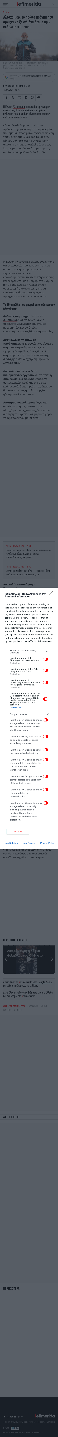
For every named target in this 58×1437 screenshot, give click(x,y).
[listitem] (29, 651)
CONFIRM (18, 831)
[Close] (52, 594)
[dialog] (29, 718)
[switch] (45, 659)
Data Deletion (11, 843)
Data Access (29, 843)
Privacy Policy (47, 843)
